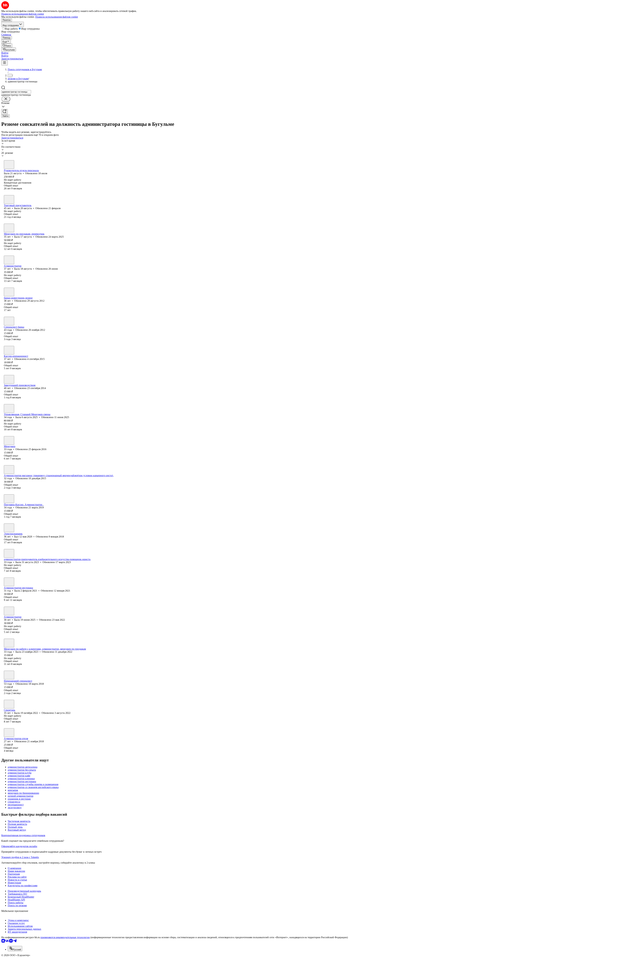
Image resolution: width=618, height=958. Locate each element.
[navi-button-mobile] (4, 62)
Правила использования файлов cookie (56, 16)
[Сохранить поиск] (4, 111)
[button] (4, 52)
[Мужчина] (9, 469)
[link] (6, 45)
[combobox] (16, 91)
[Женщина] (9, 164)
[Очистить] (5, 99)
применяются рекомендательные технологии (65, 937)
